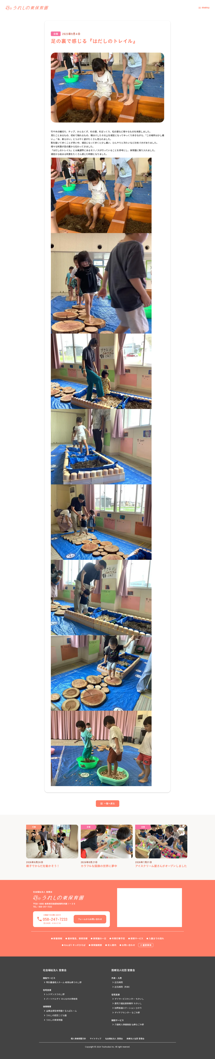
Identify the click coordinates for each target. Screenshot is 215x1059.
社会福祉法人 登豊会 (54, 970)
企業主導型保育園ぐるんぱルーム (61, 1010)
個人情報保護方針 (78, 1038)
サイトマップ (95, 1038)
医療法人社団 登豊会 (123, 970)
